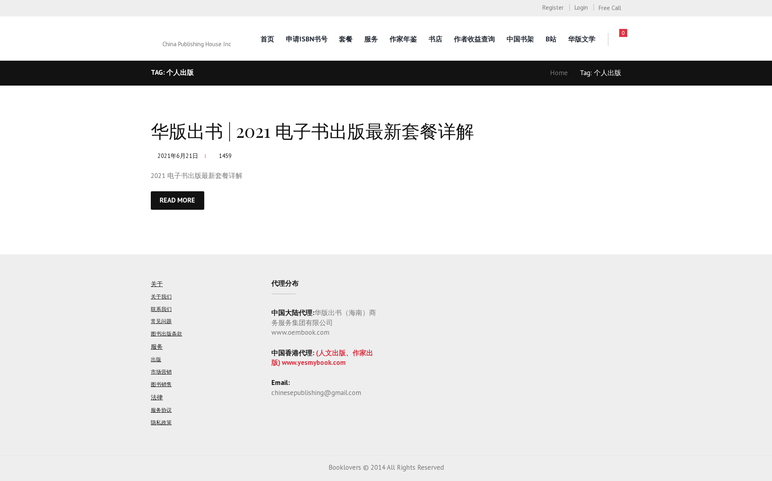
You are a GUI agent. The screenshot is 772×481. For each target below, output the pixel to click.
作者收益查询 (474, 39)
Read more (177, 200)
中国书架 (520, 39)
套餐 (346, 39)
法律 (157, 397)
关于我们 (161, 296)
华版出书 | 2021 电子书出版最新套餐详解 (312, 130)
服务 (371, 39)
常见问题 (161, 321)
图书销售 (161, 384)
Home (559, 72)
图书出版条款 (166, 333)
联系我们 (161, 309)
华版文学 (581, 39)
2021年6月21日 (178, 156)
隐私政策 (161, 422)
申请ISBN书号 (307, 39)
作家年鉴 (403, 39)
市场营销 (161, 371)
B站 (551, 39)
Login (581, 7)
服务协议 (161, 410)
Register (553, 7)
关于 (157, 284)
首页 (267, 39)
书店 (435, 39)
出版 (156, 359)
